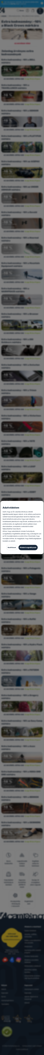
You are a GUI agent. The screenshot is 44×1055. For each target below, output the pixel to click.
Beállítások (12, 547)
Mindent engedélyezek (28, 547)
